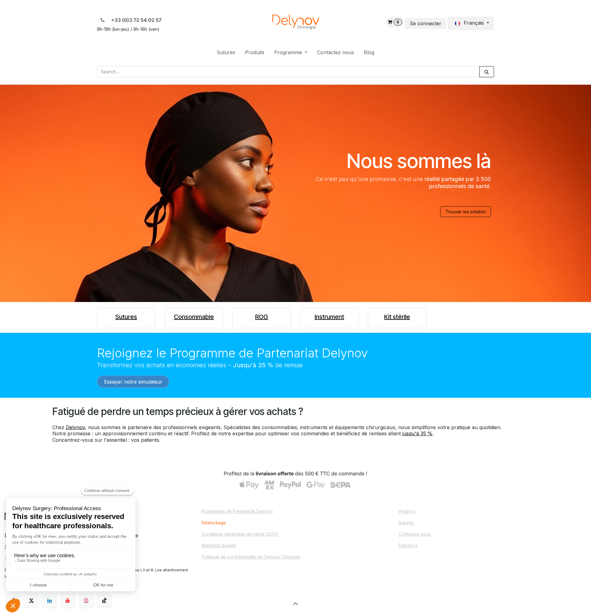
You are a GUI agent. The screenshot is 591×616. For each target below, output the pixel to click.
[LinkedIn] (49, 600)
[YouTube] (67, 600)
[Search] (486, 72)
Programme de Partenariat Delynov (237, 511)
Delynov (75, 427)
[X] (31, 600)
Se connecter (425, 23)
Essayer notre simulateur (133, 382)
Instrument (329, 316)
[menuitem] (226, 52)
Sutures (126, 316)
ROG (261, 316)
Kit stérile (397, 316)
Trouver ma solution (465, 211)
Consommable (194, 316)
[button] (295, 603)
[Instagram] (86, 600)
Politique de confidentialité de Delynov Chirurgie (251, 556)
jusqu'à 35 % (417, 433)
